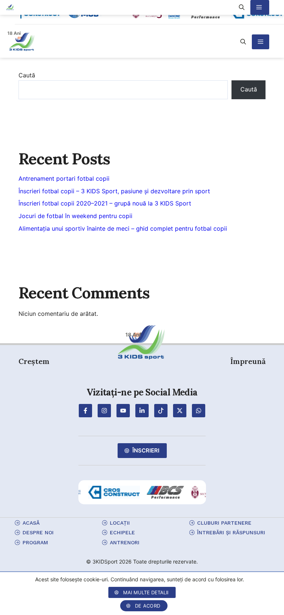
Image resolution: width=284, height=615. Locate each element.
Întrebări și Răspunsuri (231, 532)
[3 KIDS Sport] (10, 7)
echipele (122, 532)
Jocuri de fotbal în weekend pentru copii (75, 216)
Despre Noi (38, 532)
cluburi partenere (224, 523)
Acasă (31, 523)
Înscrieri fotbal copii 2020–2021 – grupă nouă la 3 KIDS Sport (104, 203)
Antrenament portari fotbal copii (63, 178)
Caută (26, 75)
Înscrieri (145, 450)
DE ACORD (147, 606)
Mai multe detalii (145, 592)
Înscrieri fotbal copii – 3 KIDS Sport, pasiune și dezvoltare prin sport (114, 191)
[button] (243, 41)
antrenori (124, 542)
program (35, 542)
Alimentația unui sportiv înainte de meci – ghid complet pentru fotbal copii (122, 228)
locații (120, 523)
